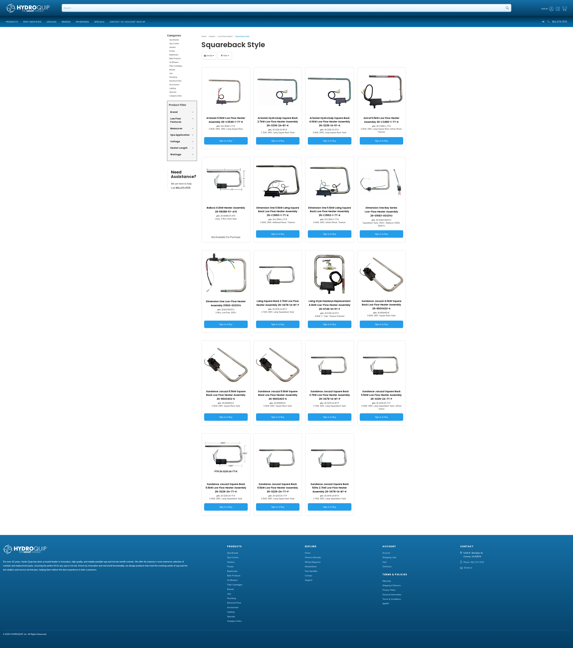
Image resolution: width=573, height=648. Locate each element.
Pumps (172, 51)
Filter (225, 56)
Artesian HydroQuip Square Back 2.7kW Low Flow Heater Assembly (277, 121)
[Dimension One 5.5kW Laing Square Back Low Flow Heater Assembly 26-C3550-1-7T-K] (278, 181)
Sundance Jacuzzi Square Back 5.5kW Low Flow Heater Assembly (381, 395)
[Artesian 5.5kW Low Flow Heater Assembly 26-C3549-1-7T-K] (226, 91)
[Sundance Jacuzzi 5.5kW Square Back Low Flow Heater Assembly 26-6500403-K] (278, 365)
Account (386, 553)
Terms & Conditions (391, 599)
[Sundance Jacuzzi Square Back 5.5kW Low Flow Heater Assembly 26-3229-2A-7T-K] (226, 457)
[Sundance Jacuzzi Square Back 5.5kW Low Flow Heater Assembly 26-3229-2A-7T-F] (381, 365)
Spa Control (174, 44)
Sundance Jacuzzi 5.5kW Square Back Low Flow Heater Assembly (226, 395)
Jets (171, 73)
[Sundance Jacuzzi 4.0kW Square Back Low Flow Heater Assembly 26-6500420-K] (381, 274)
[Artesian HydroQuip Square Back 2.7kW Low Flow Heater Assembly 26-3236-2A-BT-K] (278, 91)
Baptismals (173, 55)
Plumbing (173, 77)
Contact (308, 575)
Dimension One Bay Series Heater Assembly (381, 211)
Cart (384, 562)
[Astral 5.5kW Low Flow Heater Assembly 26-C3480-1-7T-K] (381, 91)
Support (308, 580)
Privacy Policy (388, 590)
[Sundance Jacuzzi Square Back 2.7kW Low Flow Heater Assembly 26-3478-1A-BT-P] (329, 365)
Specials (99, 22)
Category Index (175, 96)
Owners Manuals (313, 557)
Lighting (172, 88)
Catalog (52, 22)
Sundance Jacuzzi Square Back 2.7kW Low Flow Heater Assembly (329, 395)
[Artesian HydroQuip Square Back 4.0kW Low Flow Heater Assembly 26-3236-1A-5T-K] (329, 91)
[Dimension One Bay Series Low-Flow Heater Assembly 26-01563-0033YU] (381, 181)
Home (308, 553)
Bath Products (175, 58)
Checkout (386, 566)
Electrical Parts (175, 81)
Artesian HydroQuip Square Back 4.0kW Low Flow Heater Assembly (329, 121)
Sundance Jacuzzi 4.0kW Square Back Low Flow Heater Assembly (381, 304)
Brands (66, 22)
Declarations (311, 566)
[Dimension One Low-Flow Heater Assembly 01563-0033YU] (226, 274)
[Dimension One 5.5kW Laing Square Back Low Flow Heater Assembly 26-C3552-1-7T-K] (329, 181)
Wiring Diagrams (313, 562)
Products (12, 22)
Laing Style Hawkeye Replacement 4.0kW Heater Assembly (330, 305)
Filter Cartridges (175, 66)
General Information (391, 594)
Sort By (209, 56)
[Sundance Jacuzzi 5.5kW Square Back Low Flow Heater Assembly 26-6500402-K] (226, 365)
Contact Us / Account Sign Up (127, 22)
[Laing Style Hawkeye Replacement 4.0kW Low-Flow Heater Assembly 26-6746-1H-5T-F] (329, 274)
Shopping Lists (389, 557)
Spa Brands (82, 22)
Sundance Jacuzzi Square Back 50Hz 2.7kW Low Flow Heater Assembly (330, 487)
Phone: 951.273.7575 (473, 562)
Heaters (172, 47)
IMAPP (385, 603)
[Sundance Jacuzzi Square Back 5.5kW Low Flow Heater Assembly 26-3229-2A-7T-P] (278, 457)
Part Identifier (32, 22)
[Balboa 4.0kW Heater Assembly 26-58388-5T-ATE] (226, 181)
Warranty (386, 581)
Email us (468, 567)
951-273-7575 (559, 21)
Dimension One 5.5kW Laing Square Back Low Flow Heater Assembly (277, 211)
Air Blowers (174, 62)
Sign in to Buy (225, 141)
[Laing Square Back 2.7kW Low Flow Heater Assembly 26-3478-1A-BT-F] (278, 274)
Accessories (174, 85)
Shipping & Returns (391, 585)
